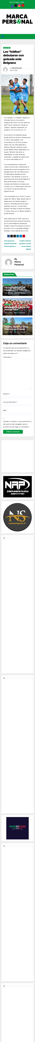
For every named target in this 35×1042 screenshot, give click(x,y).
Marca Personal (17, 68)
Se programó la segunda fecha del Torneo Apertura (10, 243)
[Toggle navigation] (32, 36)
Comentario (7, 357)
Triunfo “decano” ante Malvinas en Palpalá (16, 328)
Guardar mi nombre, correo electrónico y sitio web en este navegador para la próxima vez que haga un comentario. (17, 424)
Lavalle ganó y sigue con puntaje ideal (17, 308)
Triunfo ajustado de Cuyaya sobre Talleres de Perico (17, 289)
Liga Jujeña (7, 47)
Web (4, 410)
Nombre (6, 394)
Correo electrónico (10, 402)
